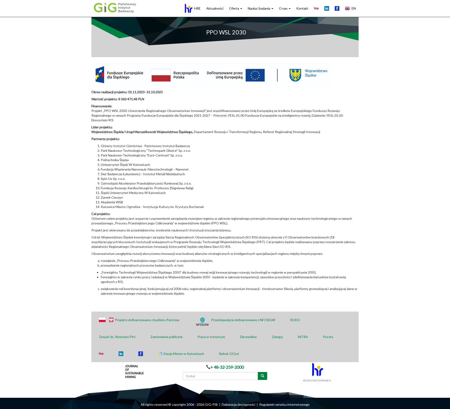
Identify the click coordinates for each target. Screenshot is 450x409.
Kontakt (302, 8)
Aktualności (214, 8)
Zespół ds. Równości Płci (117, 337)
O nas (283, 8)
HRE (197, 8)
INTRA (303, 337)
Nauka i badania (259, 8)
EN (354, 8)
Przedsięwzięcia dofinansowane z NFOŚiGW (243, 320)
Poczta (328, 337)
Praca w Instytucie (211, 337)
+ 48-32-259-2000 (227, 367)
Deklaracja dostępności (238, 404)
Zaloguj (277, 337)
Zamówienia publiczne (166, 337)
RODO (295, 320)
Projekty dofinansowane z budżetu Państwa (147, 320)
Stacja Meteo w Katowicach (183, 354)
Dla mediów (248, 337)
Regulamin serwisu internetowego (284, 404)
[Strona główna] (114, 7)
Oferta (234, 8)
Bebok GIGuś (229, 354)
